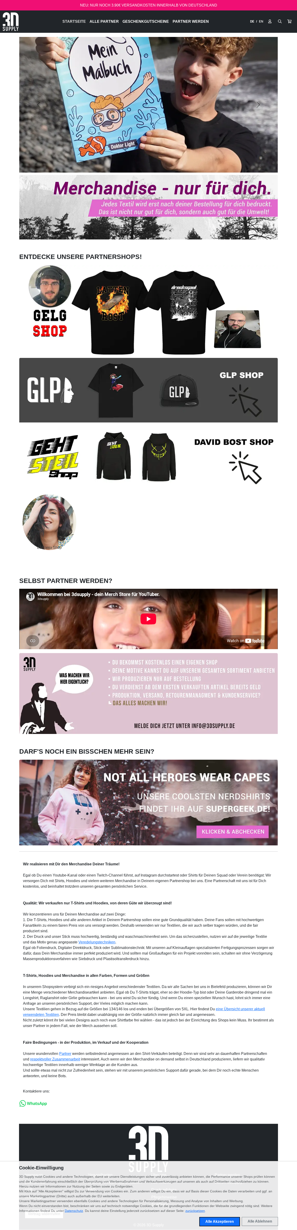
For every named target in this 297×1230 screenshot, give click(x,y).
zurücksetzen (195, 1211)
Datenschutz (74, 1211)
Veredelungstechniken (96, 942)
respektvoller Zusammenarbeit (55, 1059)
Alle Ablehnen (260, 1221)
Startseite (74, 21)
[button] (289, 21)
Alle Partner (104, 21)
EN (261, 21)
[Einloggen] (269, 21)
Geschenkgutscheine (146, 21)
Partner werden (191, 21)
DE (252, 21)
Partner (65, 1054)
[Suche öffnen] (279, 21)
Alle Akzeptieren (219, 1221)
